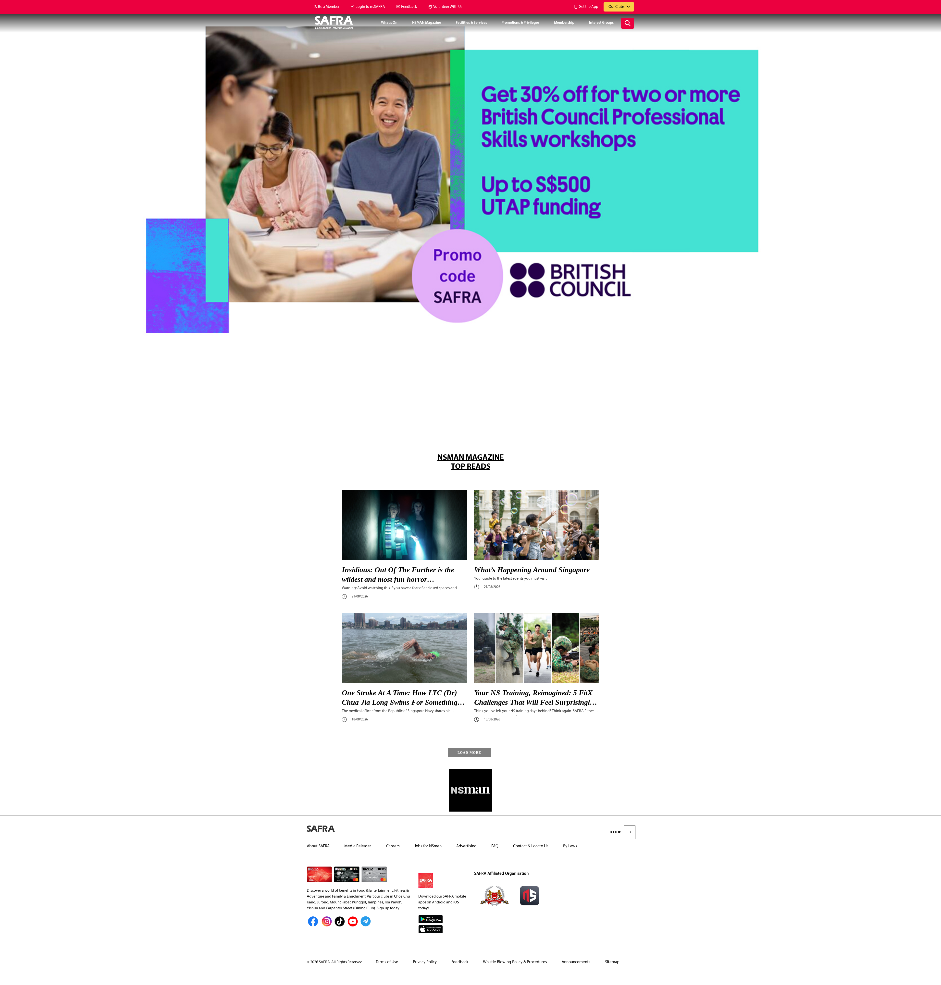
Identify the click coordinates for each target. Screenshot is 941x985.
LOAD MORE (469, 752)
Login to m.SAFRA (370, 7)
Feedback (409, 7)
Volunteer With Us (447, 7)
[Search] (627, 23)
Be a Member (328, 7)
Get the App (588, 7)
